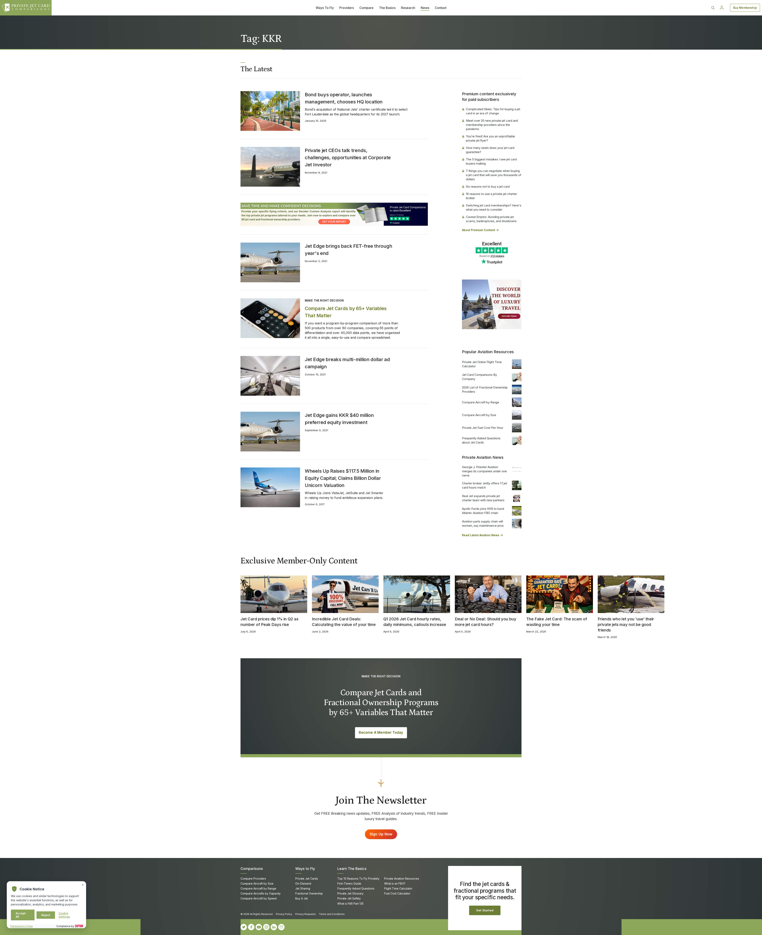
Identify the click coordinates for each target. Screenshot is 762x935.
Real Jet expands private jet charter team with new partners (483, 498)
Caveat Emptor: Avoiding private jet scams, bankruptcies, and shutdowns (491, 219)
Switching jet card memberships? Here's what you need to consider (493, 207)
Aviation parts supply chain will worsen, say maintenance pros (483, 523)
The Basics (387, 8)
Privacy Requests (305, 914)
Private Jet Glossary (350, 893)
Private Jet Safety (349, 898)
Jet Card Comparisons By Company (479, 377)
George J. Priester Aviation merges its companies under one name (484, 471)
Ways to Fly (305, 869)
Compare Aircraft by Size (479, 415)
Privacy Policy (284, 914)
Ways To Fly (325, 8)
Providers (346, 8)
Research (408, 8)
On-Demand (303, 883)
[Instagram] (266, 927)
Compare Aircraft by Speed (259, 898)
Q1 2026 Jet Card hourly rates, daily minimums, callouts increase (414, 622)
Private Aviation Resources (401, 878)
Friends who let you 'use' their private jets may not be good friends (626, 624)
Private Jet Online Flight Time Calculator (482, 364)
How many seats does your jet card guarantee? (490, 150)
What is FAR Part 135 (350, 903)
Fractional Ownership (309, 893)
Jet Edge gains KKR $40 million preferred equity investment (339, 418)
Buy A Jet (301, 898)
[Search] (713, 7)
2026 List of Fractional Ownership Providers (485, 389)
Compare (366, 8)
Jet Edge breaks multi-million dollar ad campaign (347, 363)
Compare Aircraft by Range (480, 402)
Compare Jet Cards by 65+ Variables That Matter (346, 312)
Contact (440, 8)
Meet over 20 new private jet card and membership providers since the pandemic (492, 125)
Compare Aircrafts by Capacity (261, 893)
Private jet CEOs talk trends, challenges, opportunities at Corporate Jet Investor (348, 157)
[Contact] (281, 927)
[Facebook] (251, 927)
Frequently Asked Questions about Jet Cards (481, 440)
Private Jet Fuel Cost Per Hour (482, 428)
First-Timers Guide (349, 883)
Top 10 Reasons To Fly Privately (358, 878)
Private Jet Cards (306, 878)
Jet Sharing (302, 888)
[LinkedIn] (274, 927)
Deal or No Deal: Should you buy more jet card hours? (485, 622)
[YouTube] (259, 927)
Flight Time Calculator (398, 888)
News (425, 8)
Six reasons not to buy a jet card (488, 186)
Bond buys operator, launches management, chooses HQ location (344, 98)
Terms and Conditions (332, 914)
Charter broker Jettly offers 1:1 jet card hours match (484, 485)
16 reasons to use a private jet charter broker (491, 196)
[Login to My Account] (721, 7)
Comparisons (252, 869)
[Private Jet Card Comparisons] (26, 7)
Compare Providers (253, 878)
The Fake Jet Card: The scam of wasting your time (556, 622)
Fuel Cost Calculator (397, 893)
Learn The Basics (352, 869)
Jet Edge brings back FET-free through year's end (348, 249)
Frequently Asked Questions (355, 888)
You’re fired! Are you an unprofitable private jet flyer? (490, 138)
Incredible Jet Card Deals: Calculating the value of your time (344, 622)
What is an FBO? (394, 883)
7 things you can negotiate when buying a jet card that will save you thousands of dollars (493, 175)
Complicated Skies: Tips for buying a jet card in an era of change (493, 111)
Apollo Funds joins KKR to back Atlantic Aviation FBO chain (483, 511)
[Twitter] (244, 927)
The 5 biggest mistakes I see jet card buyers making (491, 161)
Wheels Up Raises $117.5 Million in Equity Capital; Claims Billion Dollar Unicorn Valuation (343, 478)
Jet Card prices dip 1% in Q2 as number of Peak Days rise (269, 622)
